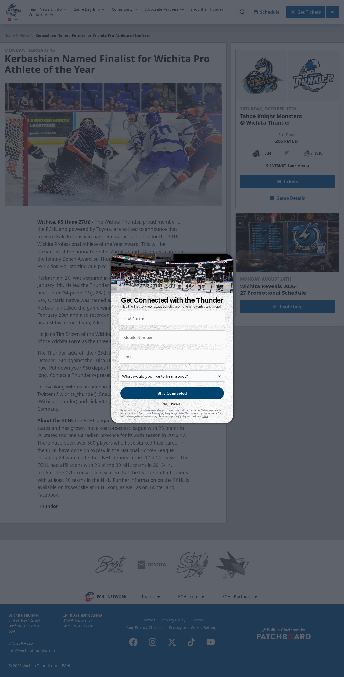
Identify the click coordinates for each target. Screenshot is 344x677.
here (205, 416)
